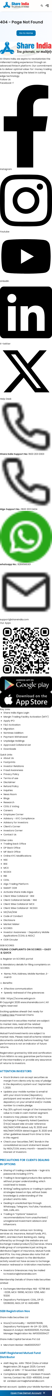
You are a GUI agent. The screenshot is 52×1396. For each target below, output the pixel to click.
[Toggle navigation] (47, 5)
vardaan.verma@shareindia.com (25, 1381)
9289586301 (24, 564)
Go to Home (26, 33)
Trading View (7, 1015)
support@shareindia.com (14, 619)
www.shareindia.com (32, 1002)
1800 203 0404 (29, 509)
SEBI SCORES (7, 945)
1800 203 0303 (36, 454)
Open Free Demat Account (26, 1393)
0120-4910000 (34, 1377)
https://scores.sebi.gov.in (21, 998)
